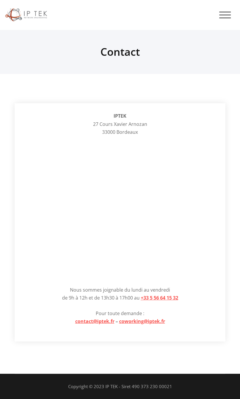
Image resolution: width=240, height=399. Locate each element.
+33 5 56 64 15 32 (159, 298)
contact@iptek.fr (94, 321)
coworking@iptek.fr (142, 321)
